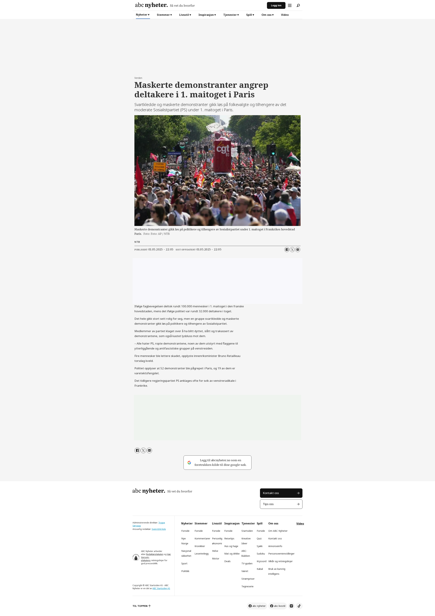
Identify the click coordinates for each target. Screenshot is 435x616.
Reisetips (229, 538)
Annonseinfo (275, 546)
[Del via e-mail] (297, 249)
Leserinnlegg (201, 553)
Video (285, 15)
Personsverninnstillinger (281, 553)
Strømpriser (248, 578)
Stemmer (163, 15)
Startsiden (247, 530)
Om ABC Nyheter (278, 530)
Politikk (185, 571)
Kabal (260, 568)
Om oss (267, 15)
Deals (227, 561)
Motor (215, 558)
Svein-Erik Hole (159, 529)
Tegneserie (247, 586)
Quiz (259, 538)
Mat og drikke (232, 553)
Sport (184, 563)
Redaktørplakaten (154, 554)
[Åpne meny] (290, 5)
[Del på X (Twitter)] (292, 249)
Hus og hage (231, 546)
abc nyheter (259, 606)
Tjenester (230, 15)
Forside (185, 530)
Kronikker (200, 546)
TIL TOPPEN (140, 606)
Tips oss (268, 504)
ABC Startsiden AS (161, 588)
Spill (249, 15)
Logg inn (276, 5)
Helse (215, 550)
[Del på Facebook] (286, 249)
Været (244, 571)
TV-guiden (247, 563)
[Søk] (298, 5)
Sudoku (261, 553)
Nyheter (141, 14)
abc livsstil (279, 606)
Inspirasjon (206, 15)
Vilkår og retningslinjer (280, 561)
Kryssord (261, 561)
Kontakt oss (271, 493)
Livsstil (184, 15)
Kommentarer (202, 538)
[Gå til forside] (199, 5)
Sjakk (260, 546)
